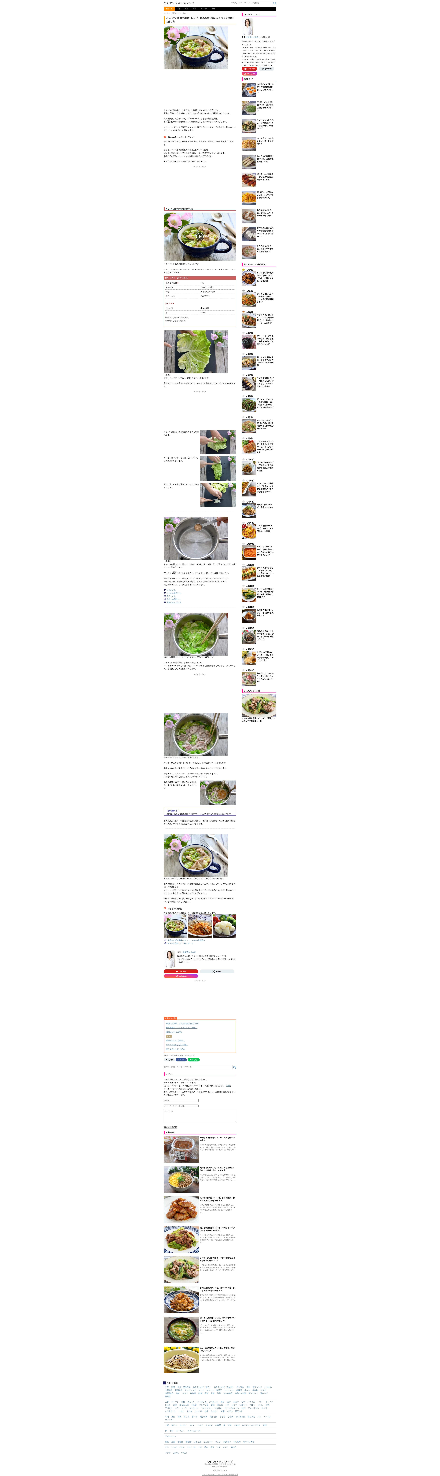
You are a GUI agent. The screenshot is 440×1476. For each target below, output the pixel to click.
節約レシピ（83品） (174, 1032)
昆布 (206, 1447)
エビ (200, 1447)
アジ (167, 1447)
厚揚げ (188, 1442)
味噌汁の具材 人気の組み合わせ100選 (182, 1023)
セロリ (234, 1405)
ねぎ (229, 1402)
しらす (174, 1447)
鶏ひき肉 (251, 1417)
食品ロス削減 (240, 1393)
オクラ (264, 1408)
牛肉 (167, 1417)
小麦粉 (237, 1425)
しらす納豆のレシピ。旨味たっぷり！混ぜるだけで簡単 (265, 213)
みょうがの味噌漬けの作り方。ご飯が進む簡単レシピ (265, 159)
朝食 (178, 1393)
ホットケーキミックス (251, 1425)
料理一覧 (169, 9)
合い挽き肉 (240, 1417)
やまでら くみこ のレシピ (179, 2)
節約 (248, 1387)
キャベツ (269, 1402)
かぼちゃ (243, 1405)
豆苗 (267, 1405)
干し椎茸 (237, 1442)
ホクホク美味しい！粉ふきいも (180, 943)
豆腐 (173, 1442)
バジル (230, 1411)
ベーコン (267, 1417)
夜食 (206, 1393)
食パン (174, 1425)
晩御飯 (193, 1393)
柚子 (206, 1411)
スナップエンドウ (231, 1408)
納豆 (167, 1442)
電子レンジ (257, 1387)
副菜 (186, 9)
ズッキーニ (193, 1408)
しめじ (181, 1411)
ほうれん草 (184, 1405)
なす (243, 1402)
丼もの (247, 1390)
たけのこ (214, 1411)
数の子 (234, 1447)
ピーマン (175, 1402)
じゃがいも (202, 1402)
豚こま (186, 1417)
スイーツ (204, 9)
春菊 (213, 1405)
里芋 (222, 1402)
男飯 (212, 1393)
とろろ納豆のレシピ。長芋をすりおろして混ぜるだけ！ (265, 249)
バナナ (168, 1453)
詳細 (228, 1086)
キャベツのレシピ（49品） (177, 1045)
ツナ (218, 1447)
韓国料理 (178, 1390)
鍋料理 (239, 1390)
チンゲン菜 (203, 1405)
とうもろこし (170, 1411)
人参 (167, 1402)
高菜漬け (227, 1442)
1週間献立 (169, 1393)
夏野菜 (168, 1396)
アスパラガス (253, 1408)
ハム (259, 1417)
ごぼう (252, 1405)
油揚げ (180, 1442)
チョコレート (170, 1436)
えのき (189, 1411)
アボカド (168, 1408)
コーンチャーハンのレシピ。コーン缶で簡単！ (265, 141)
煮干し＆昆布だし (174, 599)
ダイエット (253, 1393)
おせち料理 (227, 1393)
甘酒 (229, 1425)
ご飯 (167, 1425)
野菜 (219, 1393)
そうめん (209, 1425)
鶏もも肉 (213, 1417)
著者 (213, 9)
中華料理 (168, 1390)
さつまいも (213, 1402)
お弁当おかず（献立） (202, 1387)
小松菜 (194, 1405)
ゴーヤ (184, 1408)
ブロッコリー (206, 1408)
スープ (201, 1390)
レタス (168, 1405)
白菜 (175, 1405)
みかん (176, 1453)
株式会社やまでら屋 (227, 1464)
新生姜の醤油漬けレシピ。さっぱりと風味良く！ (265, 612)
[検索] (274, 3)
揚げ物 (255, 1390)
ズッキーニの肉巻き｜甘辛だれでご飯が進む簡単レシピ (265, 177)
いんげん (218, 1408)
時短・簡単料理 (184, 1387)
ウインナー (169, 1420)
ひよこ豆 (197, 1442)
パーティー (229, 1390)
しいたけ (198, 1411)
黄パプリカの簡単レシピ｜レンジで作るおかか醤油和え (265, 195)
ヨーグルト (180, 1431)
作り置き (240, 1387)
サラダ (263, 1390)
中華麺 (218, 1425)
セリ (227, 1405)
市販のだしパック (174, 602)
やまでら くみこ (189, 952)
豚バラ (194, 1417)
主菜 (178, 9)
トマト (260, 1402)
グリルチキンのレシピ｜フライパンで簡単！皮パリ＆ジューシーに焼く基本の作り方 (265, 446)
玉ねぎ (236, 1402)
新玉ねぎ (238, 1411)
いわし (182, 1447)
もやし (260, 1405)
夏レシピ (264, 1393)
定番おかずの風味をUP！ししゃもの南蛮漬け (186, 940)
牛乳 (171, 1431)
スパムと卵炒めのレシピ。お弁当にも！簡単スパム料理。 (265, 528)
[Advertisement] (200, 88)
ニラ (177, 1408)
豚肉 (173, 1417)
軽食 (200, 1393)
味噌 (265, 1425)
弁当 (194, 9)
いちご (184, 1453)
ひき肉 (230, 1417)
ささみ (222, 1417)
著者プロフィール (220, 1471)
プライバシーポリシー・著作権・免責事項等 (220, 1475)
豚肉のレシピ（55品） (175, 1041)
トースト (183, 1425)
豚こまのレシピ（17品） (176, 1049)
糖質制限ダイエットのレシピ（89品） (181, 1028)
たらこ (226, 1447)
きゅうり (191, 1402)
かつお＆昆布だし (174, 593)
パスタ (200, 1425)
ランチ (185, 1393)
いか (189, 1447)
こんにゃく (208, 1442)
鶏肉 (179, 1417)
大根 (183, 1402)
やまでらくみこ (252, 37)
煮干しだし (171, 596)
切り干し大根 (248, 1442)
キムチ (218, 1442)
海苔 (212, 1447)
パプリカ (251, 1402)
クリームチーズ (193, 1431)
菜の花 (220, 1405)
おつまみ (268, 1387)
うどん (192, 1425)
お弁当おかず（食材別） (224, 1387)
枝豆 (243, 1408)
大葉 (222, 1411)
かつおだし (171, 590)
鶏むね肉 (203, 1417)
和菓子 (219, 1390)
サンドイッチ (190, 1390)
